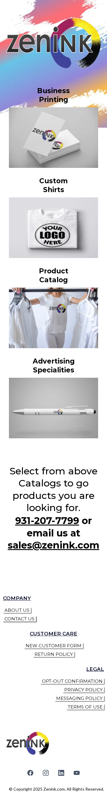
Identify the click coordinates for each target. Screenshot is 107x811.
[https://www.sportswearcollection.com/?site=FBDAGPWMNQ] (53, 318)
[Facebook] (30, 773)
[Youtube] (76, 773)
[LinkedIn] (61, 773)
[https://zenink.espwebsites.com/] (53, 408)
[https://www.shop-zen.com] (53, 227)
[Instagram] (46, 773)
